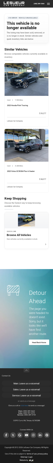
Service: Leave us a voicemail (26, 395)
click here (24, 405)
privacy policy (42, 454)
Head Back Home (39, 342)
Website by (24, 460)
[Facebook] (6, 435)
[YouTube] (26, 435)
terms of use (32, 454)
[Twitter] (13, 435)
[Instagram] (33, 435)
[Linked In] (40, 435)
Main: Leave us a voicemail (26, 383)
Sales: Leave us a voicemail (26, 389)
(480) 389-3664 (39, 4)
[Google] (20, 435)
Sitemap (24, 457)
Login (30, 457)
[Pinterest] (47, 435)
